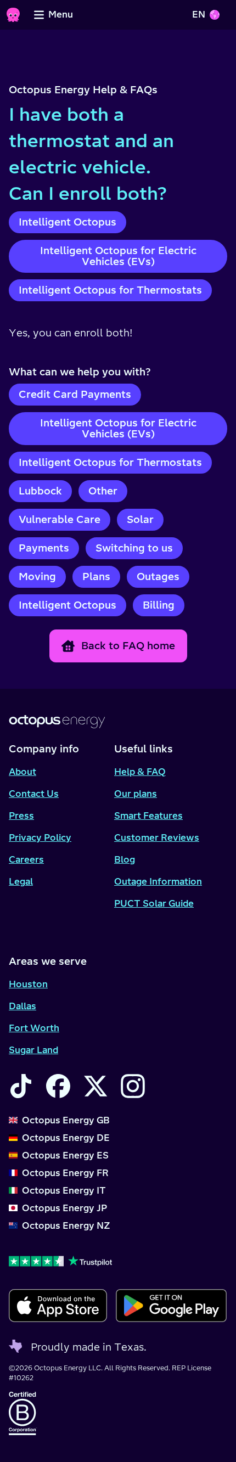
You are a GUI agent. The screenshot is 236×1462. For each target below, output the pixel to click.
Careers (26, 859)
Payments (44, 548)
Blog (124, 859)
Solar (140, 519)
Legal (21, 881)
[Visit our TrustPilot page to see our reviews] (118, 1261)
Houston (28, 984)
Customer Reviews (156, 837)
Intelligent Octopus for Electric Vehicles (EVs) (118, 256)
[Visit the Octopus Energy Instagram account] (133, 1086)
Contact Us (34, 793)
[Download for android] (171, 1305)
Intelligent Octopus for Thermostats (110, 290)
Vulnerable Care (59, 519)
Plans (96, 576)
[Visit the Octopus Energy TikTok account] (21, 1086)
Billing (159, 605)
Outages (158, 576)
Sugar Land (33, 1049)
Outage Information (158, 881)
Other (102, 491)
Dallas (22, 1005)
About (22, 771)
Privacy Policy (40, 837)
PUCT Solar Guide (154, 903)
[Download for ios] (58, 1305)
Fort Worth (34, 1027)
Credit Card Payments (75, 394)
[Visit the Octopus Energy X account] (95, 1086)
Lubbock (40, 491)
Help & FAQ (140, 771)
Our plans (135, 793)
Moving (37, 576)
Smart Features (148, 815)
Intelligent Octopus (67, 222)
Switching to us (134, 548)
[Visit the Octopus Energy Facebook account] (58, 1086)
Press (21, 815)
